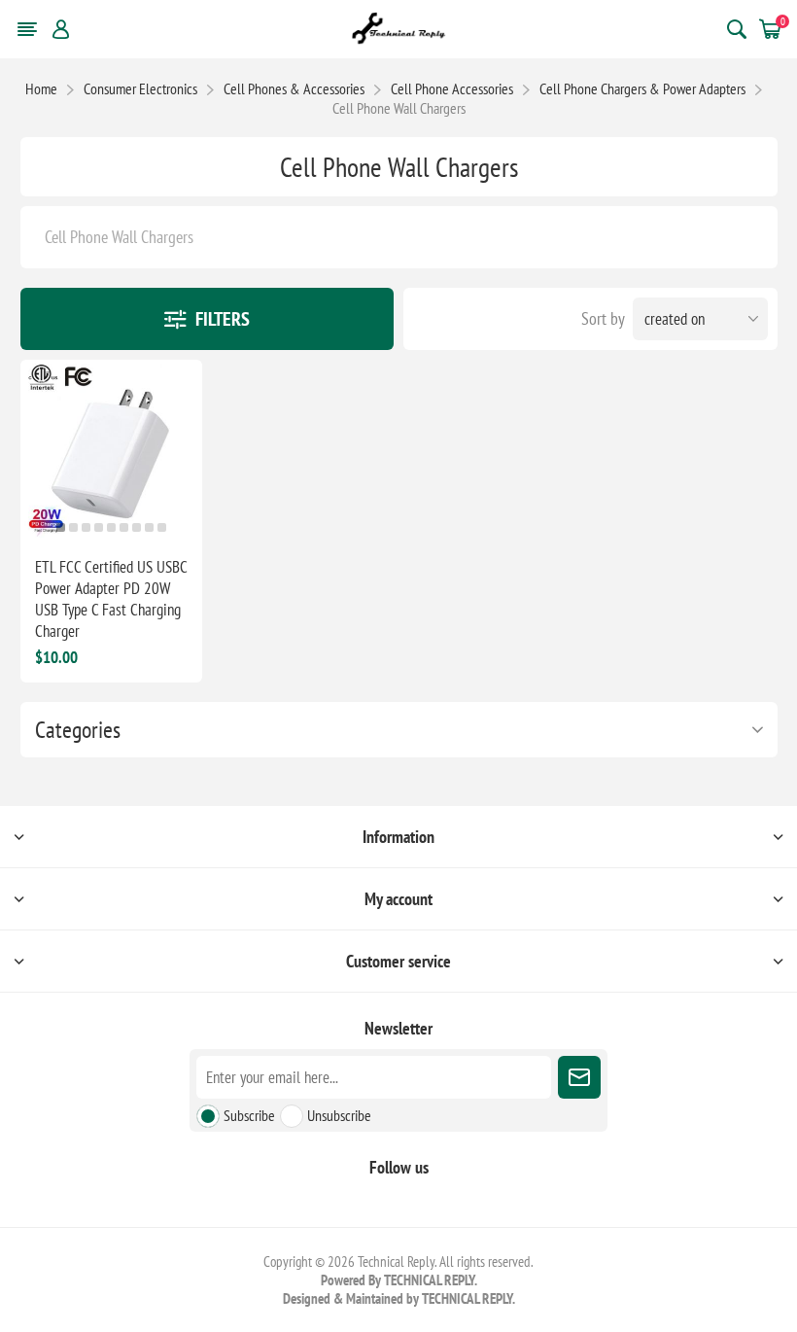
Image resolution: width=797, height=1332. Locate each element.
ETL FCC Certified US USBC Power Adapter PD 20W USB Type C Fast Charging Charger (111, 599)
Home (41, 88)
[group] (111, 451)
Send (579, 1077)
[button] (60, 527)
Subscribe (249, 1115)
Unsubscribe (339, 1115)
